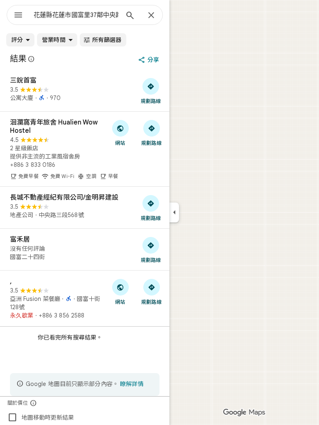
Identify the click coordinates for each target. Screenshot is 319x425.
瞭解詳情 (131, 384)
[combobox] (76, 15)
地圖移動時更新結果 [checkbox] (40, 418)
